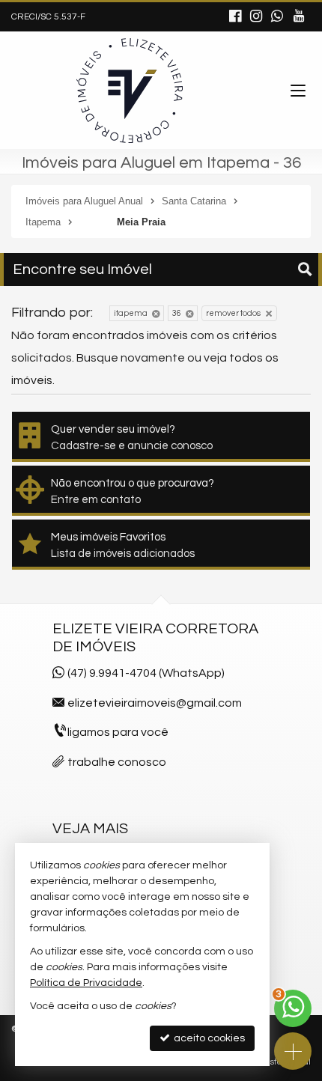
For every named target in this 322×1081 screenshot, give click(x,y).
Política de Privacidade (86, 983)
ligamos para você (117, 732)
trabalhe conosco (116, 762)
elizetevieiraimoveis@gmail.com (154, 703)
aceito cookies (208, 1038)
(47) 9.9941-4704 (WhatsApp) (146, 673)
